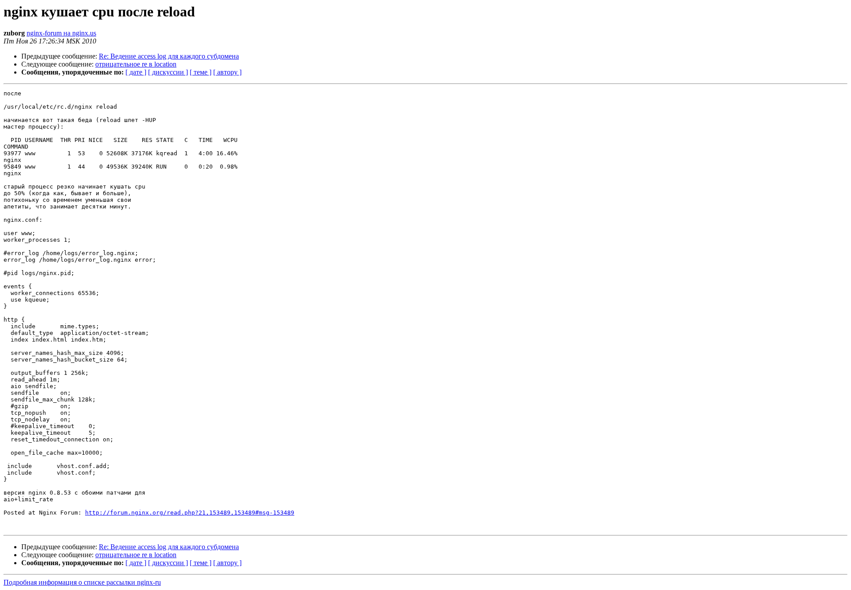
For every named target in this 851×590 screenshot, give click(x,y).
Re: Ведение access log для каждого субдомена (169, 56)
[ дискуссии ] (168, 72)
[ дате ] (135, 72)
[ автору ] (227, 72)
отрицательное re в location (135, 64)
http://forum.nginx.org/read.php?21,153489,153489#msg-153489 (189, 512)
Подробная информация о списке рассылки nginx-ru (82, 582)
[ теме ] (200, 72)
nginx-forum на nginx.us (61, 33)
